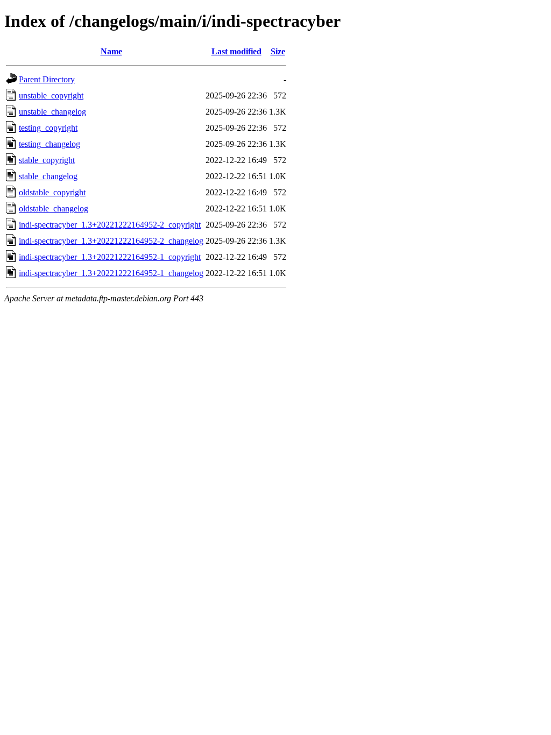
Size (278, 51)
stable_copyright (47, 160)
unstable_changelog (52, 111)
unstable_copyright (51, 95)
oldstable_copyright (52, 192)
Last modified (236, 51)
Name (111, 51)
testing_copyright (48, 127)
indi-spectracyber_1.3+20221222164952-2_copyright (110, 224)
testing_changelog (49, 144)
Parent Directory (47, 79)
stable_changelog (48, 176)
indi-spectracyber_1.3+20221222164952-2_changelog (111, 240)
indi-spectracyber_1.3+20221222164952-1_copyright (110, 257)
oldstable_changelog (53, 208)
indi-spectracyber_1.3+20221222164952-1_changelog (111, 273)
